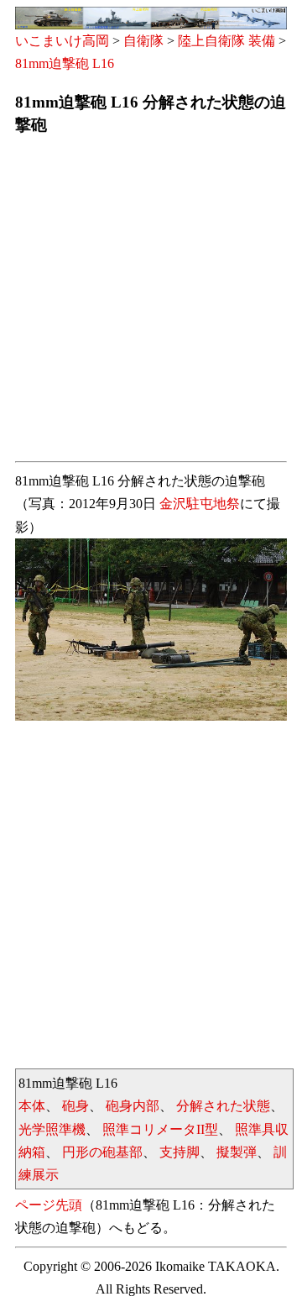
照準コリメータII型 (160, 1129)
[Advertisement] (151, 303)
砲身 (75, 1106)
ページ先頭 (48, 1205)
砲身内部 (132, 1106)
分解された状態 (223, 1106)
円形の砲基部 (102, 1152)
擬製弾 (236, 1152)
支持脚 (179, 1152)
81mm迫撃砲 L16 (64, 63)
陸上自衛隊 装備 (226, 41)
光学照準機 (52, 1129)
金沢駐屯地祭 (199, 503)
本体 (31, 1106)
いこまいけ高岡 (62, 41)
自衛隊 (143, 41)
